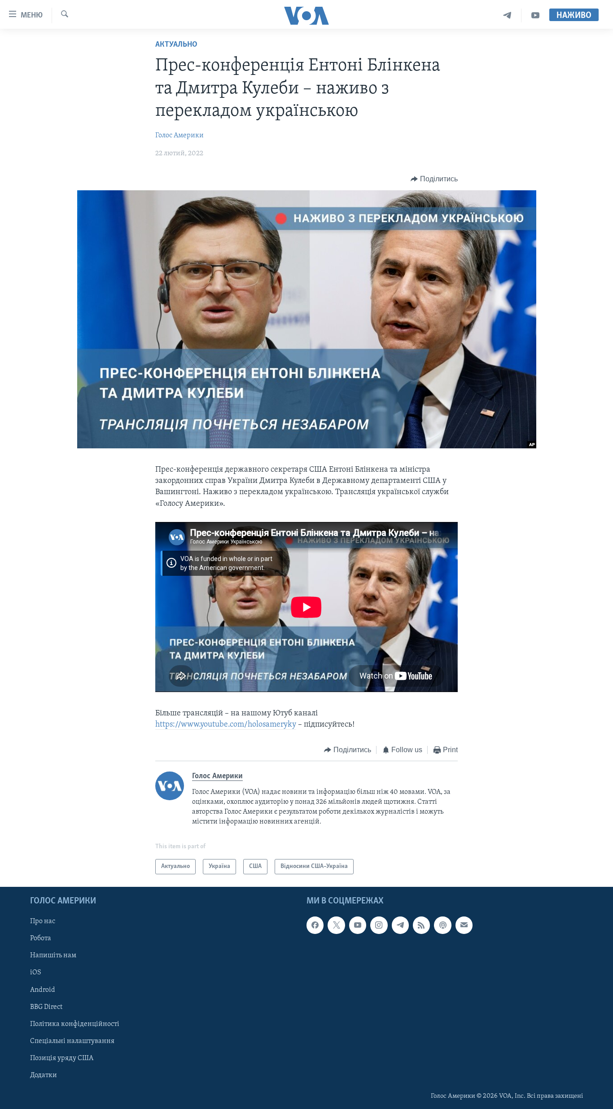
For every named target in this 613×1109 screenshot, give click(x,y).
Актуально (176, 45)
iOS (35, 973)
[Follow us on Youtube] (357, 925)
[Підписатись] (464, 925)
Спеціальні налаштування (72, 1041)
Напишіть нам (53, 956)
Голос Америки (179, 135)
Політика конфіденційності (74, 1024)
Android (42, 990)
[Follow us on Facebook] (315, 925)
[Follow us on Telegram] (400, 925)
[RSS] (421, 925)
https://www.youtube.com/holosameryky (225, 725)
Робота (40, 938)
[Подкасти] (442, 925)
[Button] (434, 179)
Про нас (42, 921)
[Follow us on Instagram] (378, 925)
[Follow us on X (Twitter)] (336, 925)
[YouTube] (535, 15)
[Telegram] (507, 15)
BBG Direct (46, 1007)
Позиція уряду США (61, 1058)
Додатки (43, 1075)
